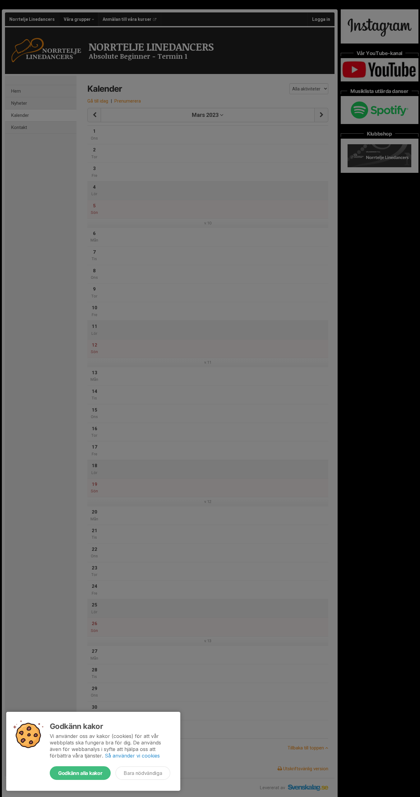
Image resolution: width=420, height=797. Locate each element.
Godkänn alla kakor (80, 773)
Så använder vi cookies (132, 756)
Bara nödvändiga (143, 773)
